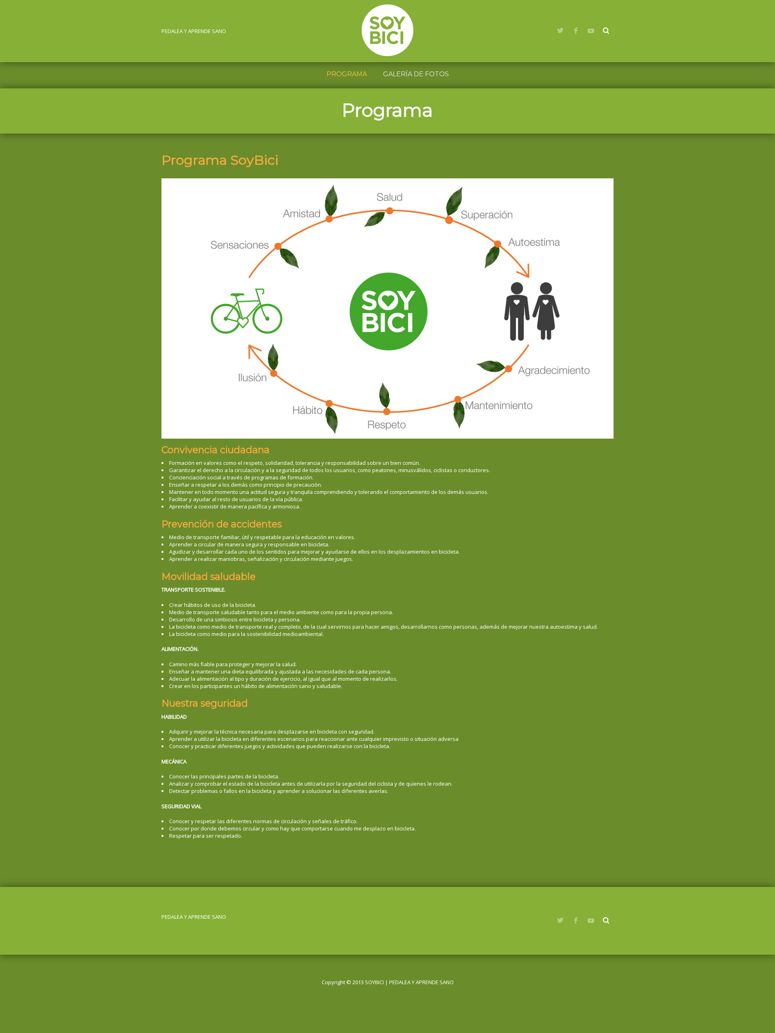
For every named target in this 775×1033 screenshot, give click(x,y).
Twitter (560, 30)
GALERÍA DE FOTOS (416, 74)
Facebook (575, 30)
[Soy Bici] (387, 30)
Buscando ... (606, 30)
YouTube (591, 30)
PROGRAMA (347, 74)
